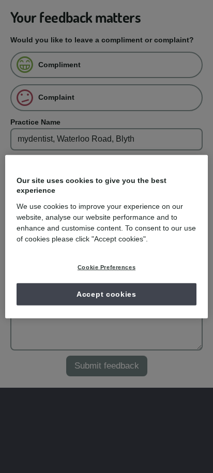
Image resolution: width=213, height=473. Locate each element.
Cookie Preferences (106, 267)
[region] (106, 236)
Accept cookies (106, 293)
